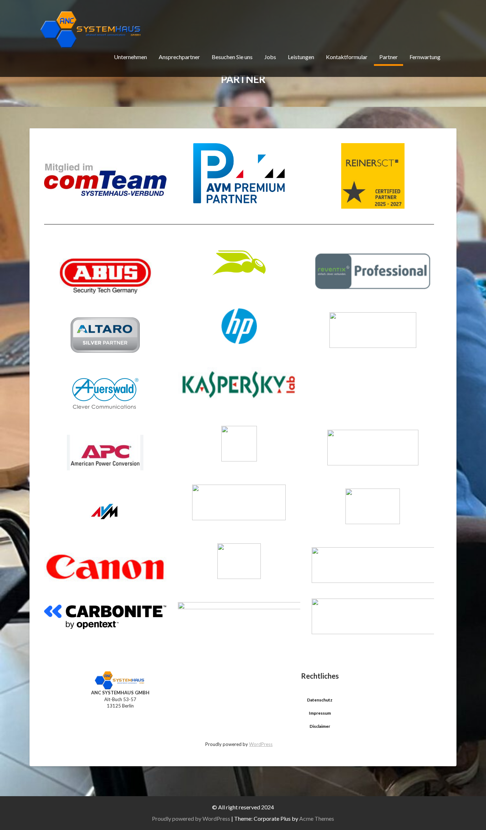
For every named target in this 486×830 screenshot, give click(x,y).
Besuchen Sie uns (232, 56)
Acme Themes (316, 818)
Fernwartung (425, 56)
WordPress (261, 744)
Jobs (270, 56)
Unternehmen (130, 56)
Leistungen (301, 56)
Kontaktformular (347, 56)
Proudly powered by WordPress (191, 818)
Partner (388, 56)
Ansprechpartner (179, 56)
